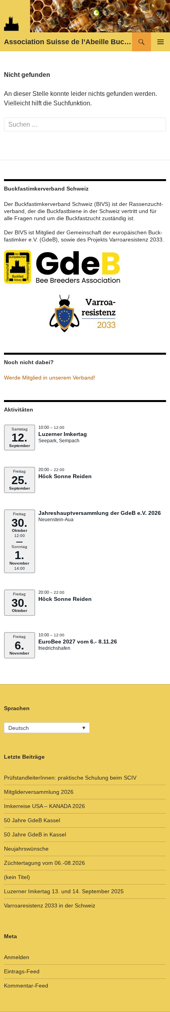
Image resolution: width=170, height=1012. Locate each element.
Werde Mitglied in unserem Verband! (49, 377)
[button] (47, 727)
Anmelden (16, 957)
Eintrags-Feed (22, 971)
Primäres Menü (160, 41)
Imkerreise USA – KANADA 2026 (44, 806)
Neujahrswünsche (26, 849)
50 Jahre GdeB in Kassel (35, 834)
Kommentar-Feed (26, 985)
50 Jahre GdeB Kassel (32, 820)
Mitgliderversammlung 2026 (39, 792)
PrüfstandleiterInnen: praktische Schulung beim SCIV (70, 777)
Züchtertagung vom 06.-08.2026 (44, 863)
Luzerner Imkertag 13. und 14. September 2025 (64, 891)
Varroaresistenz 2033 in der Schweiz (49, 905)
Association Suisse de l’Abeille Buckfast (68, 42)
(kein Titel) (17, 877)
